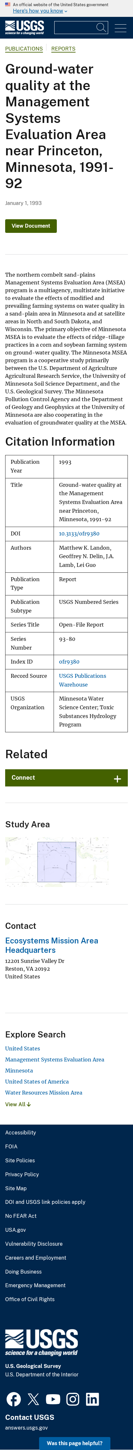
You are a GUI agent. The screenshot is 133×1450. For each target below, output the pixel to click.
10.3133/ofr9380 (79, 534)
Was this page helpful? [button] (75, 1443)
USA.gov (15, 1230)
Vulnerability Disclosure (34, 1244)
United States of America (37, 1081)
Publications (24, 49)
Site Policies (20, 1161)
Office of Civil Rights (30, 1299)
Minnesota (19, 1070)
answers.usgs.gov (26, 1428)
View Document (31, 226)
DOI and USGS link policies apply (45, 1202)
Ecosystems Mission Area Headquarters (51, 945)
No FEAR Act (20, 1216)
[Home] (24, 33)
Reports (63, 49)
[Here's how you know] (66, 8)
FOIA (11, 1147)
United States (22, 1048)
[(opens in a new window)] (13, 1398)
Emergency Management (35, 1285)
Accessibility (20, 1133)
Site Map (16, 1189)
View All (16, 1104)
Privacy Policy (22, 1175)
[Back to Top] (109, 1426)
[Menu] (120, 28)
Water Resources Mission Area (43, 1092)
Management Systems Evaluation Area (54, 1059)
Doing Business (23, 1272)
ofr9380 (69, 662)
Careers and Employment (35, 1258)
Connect (23, 777)
